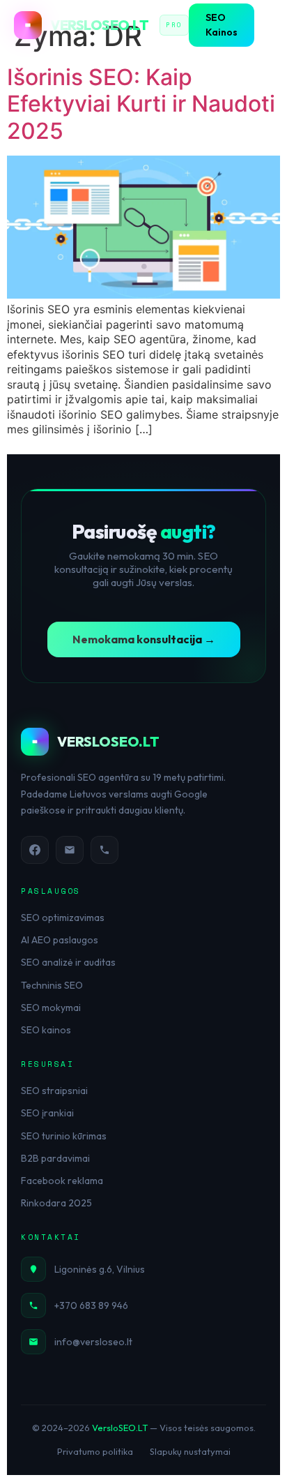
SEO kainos (46, 1030)
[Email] (70, 850)
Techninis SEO (52, 985)
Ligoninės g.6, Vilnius (99, 1269)
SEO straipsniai (54, 1090)
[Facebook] (35, 850)
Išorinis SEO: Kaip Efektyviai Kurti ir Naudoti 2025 (141, 103)
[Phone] (104, 850)
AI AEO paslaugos (59, 940)
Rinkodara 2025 (56, 1203)
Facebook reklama (62, 1180)
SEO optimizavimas (62, 917)
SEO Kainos (221, 24)
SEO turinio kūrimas (64, 1136)
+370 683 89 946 (91, 1305)
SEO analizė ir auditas (68, 962)
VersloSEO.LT (120, 1427)
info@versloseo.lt (93, 1341)
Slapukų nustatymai (190, 1451)
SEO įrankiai (47, 1113)
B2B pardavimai (55, 1158)
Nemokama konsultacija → (143, 639)
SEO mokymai (51, 1007)
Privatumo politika (95, 1451)
